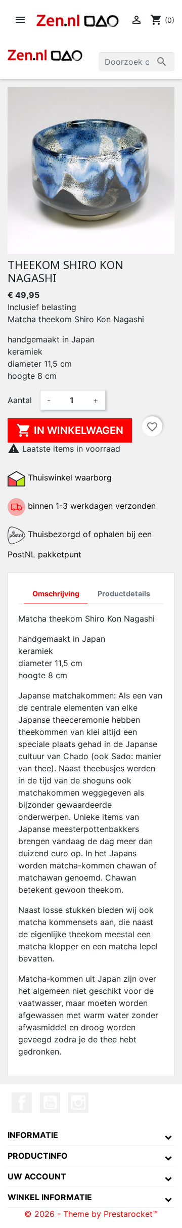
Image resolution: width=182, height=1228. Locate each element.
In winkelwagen (69, 430)
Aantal (20, 400)
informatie (33, 1135)
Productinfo (38, 1156)
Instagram (78, 1102)
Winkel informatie (50, 1197)
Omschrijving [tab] (55, 593)
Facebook (22, 1102)
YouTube (50, 1102)
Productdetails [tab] (124, 593)
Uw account (37, 1176)
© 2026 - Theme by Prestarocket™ (91, 1214)
